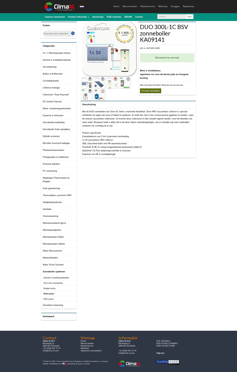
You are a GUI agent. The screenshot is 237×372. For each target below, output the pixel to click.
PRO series (49, 299)
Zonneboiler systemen (54, 271)
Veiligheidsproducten (52, 202)
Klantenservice (87, 346)
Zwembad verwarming (53, 305)
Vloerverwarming (50, 216)
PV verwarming (50, 171)
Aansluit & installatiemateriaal (56, 60)
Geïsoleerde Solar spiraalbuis (56, 129)
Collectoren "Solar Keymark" (56, 94)
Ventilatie (47, 209)
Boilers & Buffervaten (53, 74)
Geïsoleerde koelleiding (53, 122)
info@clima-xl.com (51, 351)
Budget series (50, 288)
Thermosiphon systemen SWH (57, 195)
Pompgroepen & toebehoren (56, 157)
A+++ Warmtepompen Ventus (56, 53)
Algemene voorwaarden (91, 351)
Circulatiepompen (51, 81)
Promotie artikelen (51, 164)
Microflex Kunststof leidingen (56, 143)
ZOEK (189, 16)
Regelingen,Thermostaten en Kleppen (56, 180)
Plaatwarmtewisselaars (53, 150)
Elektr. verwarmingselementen (57, 108)
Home (83, 341)
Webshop (85, 348)
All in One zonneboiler (53, 283)
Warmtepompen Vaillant (54, 244)
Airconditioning (49, 67)
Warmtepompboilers (52, 230)
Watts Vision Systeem (53, 264)
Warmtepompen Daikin (53, 237)
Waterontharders (50, 257)
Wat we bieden (87, 343)
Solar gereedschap (51, 188)
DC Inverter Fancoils (52, 101)
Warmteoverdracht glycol (54, 223)
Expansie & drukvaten (53, 115)
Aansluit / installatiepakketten (56, 278)
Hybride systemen (51, 136)
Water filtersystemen (52, 251)
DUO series (49, 294)
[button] (79, 17)
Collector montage (51, 87)
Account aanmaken (151, 91)
